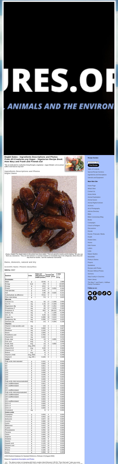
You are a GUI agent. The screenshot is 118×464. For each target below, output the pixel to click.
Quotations (91, 265)
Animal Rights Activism (95, 203)
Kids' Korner (92, 245)
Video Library (92, 279)
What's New (92, 188)
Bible (89, 214)
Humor (90, 242)
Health (90, 237)
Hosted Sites (92, 240)
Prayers (90, 262)
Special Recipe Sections (96, 172)
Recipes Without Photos (96, 271)
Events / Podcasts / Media (96, 234)
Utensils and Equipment (95, 177)
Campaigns (91, 222)
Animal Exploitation (94, 197)
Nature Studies (93, 254)
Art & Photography (94, 208)
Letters (90, 248)
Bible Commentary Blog (95, 217)
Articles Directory (93, 211)
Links (89, 251)
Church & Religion (94, 225)
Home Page (92, 185)
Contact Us (91, 191)
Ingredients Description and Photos (22, 459)
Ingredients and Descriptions (97, 175)
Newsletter (91, 257)
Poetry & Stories (93, 259)
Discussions (92, 228)
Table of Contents (93, 169)
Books (90, 220)
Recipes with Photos (94, 268)
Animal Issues (92, 200)
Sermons (91, 274)
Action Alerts (92, 194)
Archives (90, 205)
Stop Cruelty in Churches (96, 276)
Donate (90, 231)
